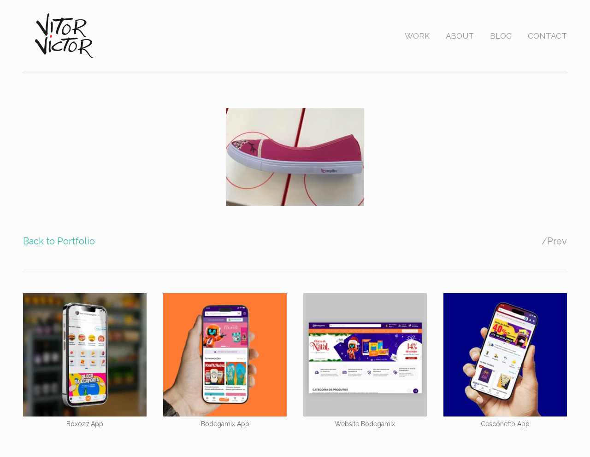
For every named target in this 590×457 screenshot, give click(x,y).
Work (417, 35)
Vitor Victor (65, 35)
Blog (501, 35)
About (460, 35)
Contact (547, 35)
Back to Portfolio (59, 241)
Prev (557, 241)
